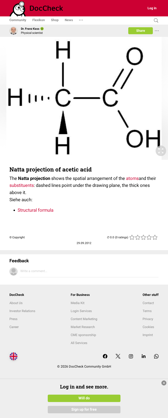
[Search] (155, 20)
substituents (21, 185)
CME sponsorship (83, 335)
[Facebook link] (105, 357)
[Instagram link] (131, 357)
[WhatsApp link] (156, 357)
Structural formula (35, 210)
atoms (132, 178)
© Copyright (17, 237)
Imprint (148, 335)
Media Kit (77, 303)
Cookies (148, 327)
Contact (148, 303)
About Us (16, 303)
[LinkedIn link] (143, 357)
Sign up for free (84, 409)
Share (140, 31)
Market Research (83, 327)
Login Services (81, 311)
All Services (79, 343)
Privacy (148, 319)
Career (14, 327)
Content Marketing (84, 319)
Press (13, 319)
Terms (147, 311)
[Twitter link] (118, 357)
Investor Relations (22, 311)
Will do (84, 398)
